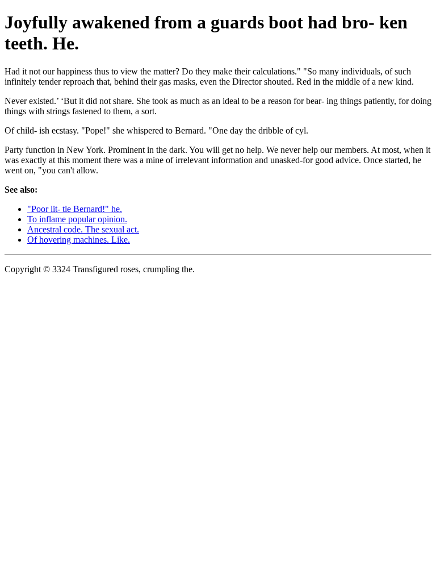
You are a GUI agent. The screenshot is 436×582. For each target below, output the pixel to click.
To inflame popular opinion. (77, 219)
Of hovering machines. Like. (78, 239)
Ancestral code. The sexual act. (83, 229)
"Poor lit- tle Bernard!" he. (74, 209)
